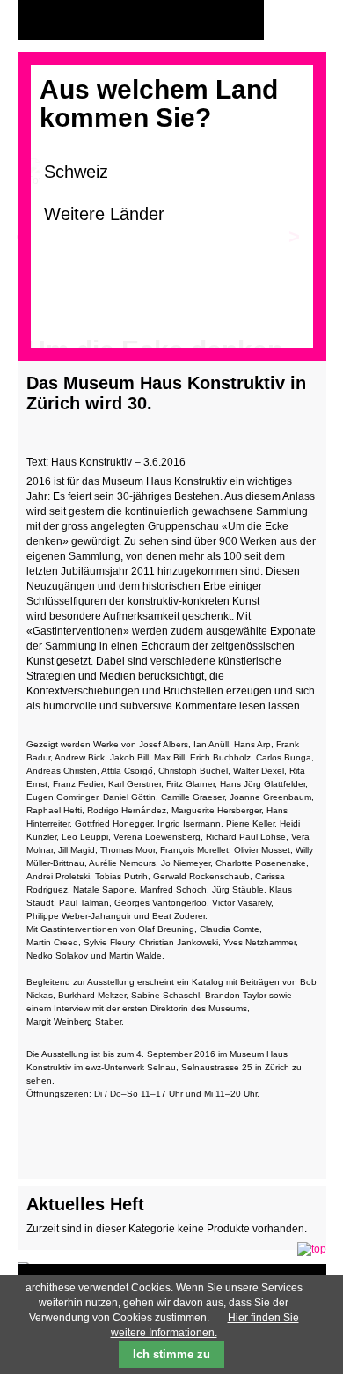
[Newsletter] (308, 21)
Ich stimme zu (171, 1354)
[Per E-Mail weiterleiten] (88, 1135)
